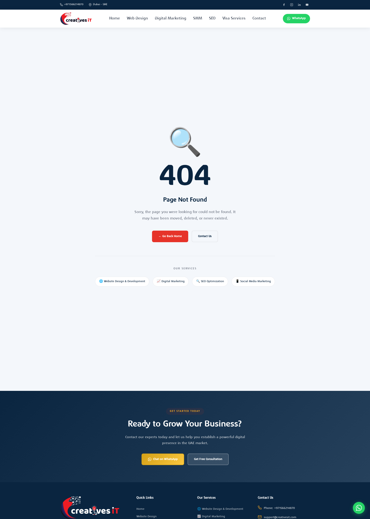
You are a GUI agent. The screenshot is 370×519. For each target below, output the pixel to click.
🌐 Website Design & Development (122, 281)
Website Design (146, 516)
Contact (259, 19)
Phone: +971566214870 (279, 508)
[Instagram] (292, 5)
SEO (212, 19)
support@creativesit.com (280, 517)
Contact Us (205, 236)
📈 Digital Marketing (171, 281)
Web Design (137, 19)
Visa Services (234, 19)
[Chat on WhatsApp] (359, 508)
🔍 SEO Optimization (210, 281)
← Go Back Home (170, 236)
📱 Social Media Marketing (253, 281)
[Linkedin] (299, 5)
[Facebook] (284, 5)
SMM (197, 19)
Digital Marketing (170, 19)
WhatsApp (299, 18)
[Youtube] (307, 5)
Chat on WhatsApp (165, 459)
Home (114, 19)
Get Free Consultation (208, 459)
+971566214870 (74, 4)
